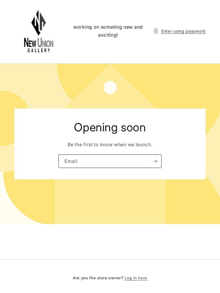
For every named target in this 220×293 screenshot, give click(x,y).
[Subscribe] (155, 161)
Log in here (136, 278)
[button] (179, 31)
